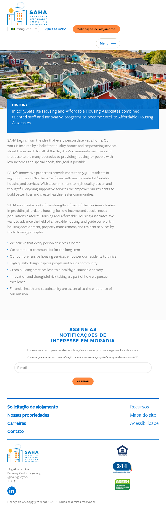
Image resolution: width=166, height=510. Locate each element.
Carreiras (16, 423)
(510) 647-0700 (17, 477)
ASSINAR (83, 381)
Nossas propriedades (28, 414)
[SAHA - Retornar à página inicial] (22, 453)
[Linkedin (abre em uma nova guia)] (11, 490)
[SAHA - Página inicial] (27, 13)
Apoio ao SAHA (55, 29)
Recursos (139, 406)
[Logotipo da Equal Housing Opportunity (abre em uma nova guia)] (122, 450)
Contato (15, 431)
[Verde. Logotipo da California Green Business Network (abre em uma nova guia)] (122, 484)
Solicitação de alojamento (96, 29)
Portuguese (23, 29)
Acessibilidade (144, 423)
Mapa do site (143, 414)
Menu (104, 43)
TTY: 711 (12, 480)
